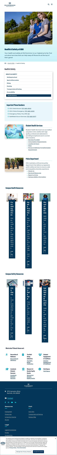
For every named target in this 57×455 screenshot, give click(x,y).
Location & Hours (33, 144)
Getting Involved (12, 77)
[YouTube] (12, 402)
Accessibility (11, 92)
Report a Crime (33, 175)
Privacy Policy (12, 447)
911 (29, 114)
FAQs (30, 146)
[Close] (55, 438)
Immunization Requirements (37, 142)
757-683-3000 (26, 108)
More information (21, 447)
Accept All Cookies (38, 451)
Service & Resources (34, 173)
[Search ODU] (48, 4)
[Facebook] (5, 402)
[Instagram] (8, 402)
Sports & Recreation (13, 80)
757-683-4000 (29, 111)
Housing (9, 86)
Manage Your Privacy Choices (23, 451)
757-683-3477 (31, 116)
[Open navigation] (51, 4)
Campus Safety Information (37, 177)
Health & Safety (12, 95)
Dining (9, 83)
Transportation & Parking (14, 89)
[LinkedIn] (15, 402)
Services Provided (34, 140)
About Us (31, 171)
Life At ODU (11, 63)
